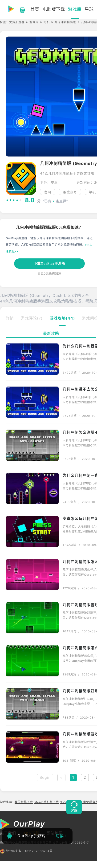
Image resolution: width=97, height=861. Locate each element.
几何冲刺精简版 (65, 22)
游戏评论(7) (32, 318)
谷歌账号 (70, 192)
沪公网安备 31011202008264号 (29, 851)
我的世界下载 (24, 802)
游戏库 (34, 22)
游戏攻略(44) (62, 318)
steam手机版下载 (46, 802)
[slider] (14, 200)
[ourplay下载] (20, 9)
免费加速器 (16, 22)
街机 (47, 22)
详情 (10, 318)
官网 (47, 192)
